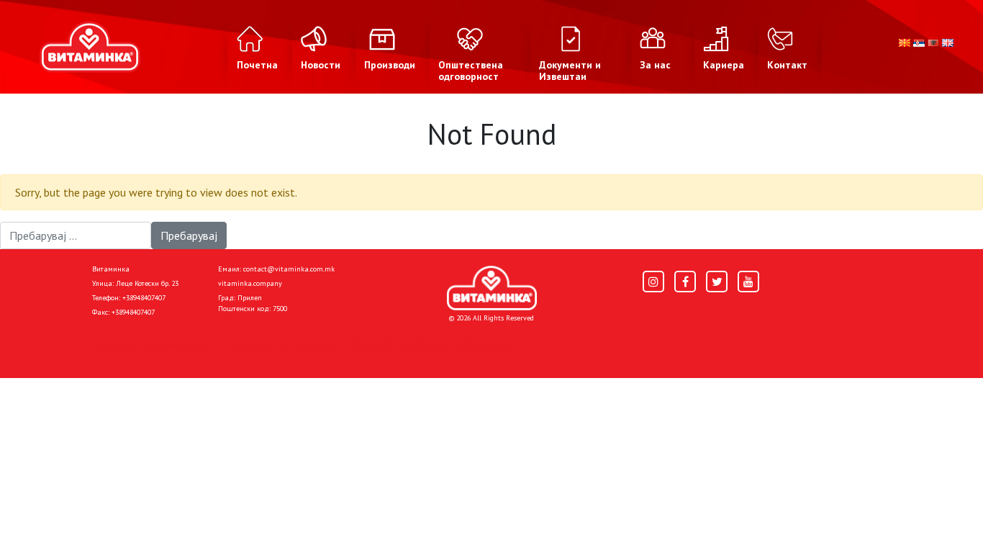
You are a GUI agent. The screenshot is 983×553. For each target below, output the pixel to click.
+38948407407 (144, 297)
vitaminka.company (250, 283)
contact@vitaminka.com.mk (289, 269)
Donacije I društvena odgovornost (433, 343)
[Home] (492, 288)
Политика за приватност (153, 343)
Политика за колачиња (283, 343)
